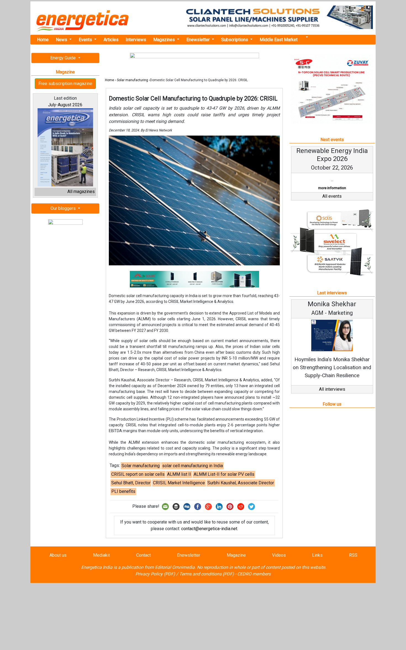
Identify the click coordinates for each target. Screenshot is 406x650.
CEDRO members (254, 574)
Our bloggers (64, 208)
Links (317, 555)
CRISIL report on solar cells (138, 474)
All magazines (81, 191)
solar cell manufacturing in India (192, 465)
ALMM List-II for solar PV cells (224, 474)
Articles (111, 39)
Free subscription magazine (65, 83)
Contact (143, 555)
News (62, 39)
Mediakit (101, 555)
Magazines (164, 39)
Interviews (136, 39)
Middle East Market (278, 39)
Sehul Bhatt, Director (131, 482)
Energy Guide (63, 57)
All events (332, 196)
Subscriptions (235, 39)
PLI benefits (123, 491)
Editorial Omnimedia (175, 567)
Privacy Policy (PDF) (155, 574)
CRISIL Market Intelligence (179, 482)
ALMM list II (179, 474)
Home (43, 39)
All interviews (332, 389)
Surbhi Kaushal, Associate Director (240, 482)
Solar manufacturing (132, 80)
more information (332, 188)
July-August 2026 (65, 104)
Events (86, 39)
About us (58, 555)
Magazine (236, 555)
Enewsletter (198, 39)
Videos (279, 555)
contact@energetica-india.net (209, 528)
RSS (353, 555)
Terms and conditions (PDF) (206, 574)
